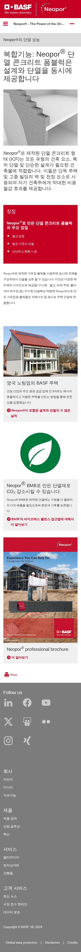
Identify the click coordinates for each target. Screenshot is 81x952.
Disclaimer (52, 942)
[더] (72, 23)
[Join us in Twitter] (8, 722)
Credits (73, 942)
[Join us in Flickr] (46, 722)
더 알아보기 (19, 657)
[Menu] (5, 23)
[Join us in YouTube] (46, 703)
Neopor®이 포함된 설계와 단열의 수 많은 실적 (40, 413)
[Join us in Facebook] (27, 703)
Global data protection (21, 942)
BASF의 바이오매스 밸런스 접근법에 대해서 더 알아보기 (42, 521)
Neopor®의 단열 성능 (21, 40)
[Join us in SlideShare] (27, 722)
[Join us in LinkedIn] (8, 703)
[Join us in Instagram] (8, 741)
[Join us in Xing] (27, 741)
